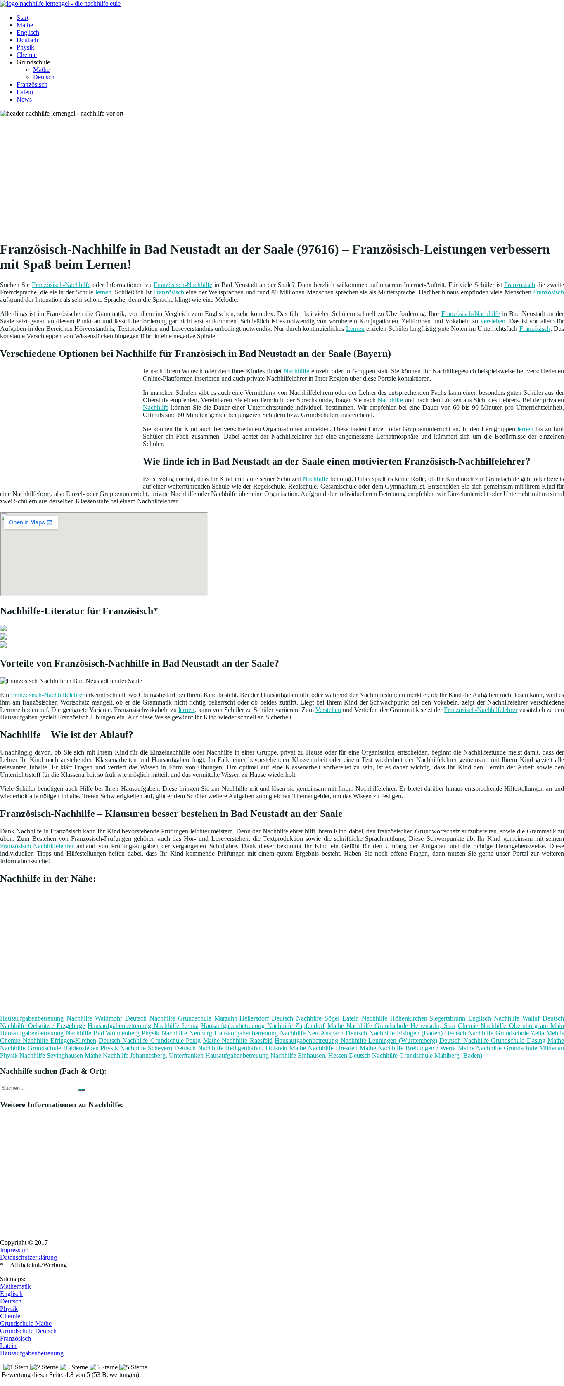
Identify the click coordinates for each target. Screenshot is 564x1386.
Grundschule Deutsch (28, 1330)
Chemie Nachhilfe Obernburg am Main (511, 1025)
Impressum (14, 1249)
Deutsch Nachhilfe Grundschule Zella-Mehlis (504, 1033)
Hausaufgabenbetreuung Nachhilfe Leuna (143, 1025)
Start (22, 17)
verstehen (493, 321)
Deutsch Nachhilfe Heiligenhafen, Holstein (230, 1047)
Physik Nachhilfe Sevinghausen (41, 1055)
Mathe (25, 24)
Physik (25, 47)
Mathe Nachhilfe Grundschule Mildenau (511, 1047)
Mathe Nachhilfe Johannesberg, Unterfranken (144, 1055)
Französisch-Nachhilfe (61, 284)
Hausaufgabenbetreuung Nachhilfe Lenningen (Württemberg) (356, 1040)
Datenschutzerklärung (28, 1257)
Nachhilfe (296, 371)
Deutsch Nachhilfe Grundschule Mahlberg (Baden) (415, 1055)
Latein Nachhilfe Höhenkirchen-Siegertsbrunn (403, 1018)
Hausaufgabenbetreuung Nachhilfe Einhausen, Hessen (276, 1055)
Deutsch (27, 39)
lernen (103, 292)
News (24, 99)
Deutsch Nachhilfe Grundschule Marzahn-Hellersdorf (197, 1018)
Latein (25, 91)
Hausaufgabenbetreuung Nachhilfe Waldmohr (61, 1018)
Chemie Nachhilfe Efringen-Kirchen (48, 1040)
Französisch (32, 84)
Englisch (28, 32)
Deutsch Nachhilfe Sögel (305, 1018)
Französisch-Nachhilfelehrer (47, 694)
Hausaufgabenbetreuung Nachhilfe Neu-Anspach (279, 1033)
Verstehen (328, 709)
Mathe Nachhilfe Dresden (323, 1047)
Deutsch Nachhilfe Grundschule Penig (150, 1040)
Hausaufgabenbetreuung (32, 1353)
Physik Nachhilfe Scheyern (136, 1047)
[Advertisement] (254, 175)
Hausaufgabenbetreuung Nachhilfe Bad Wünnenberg (70, 1033)
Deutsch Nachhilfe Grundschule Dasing (492, 1040)
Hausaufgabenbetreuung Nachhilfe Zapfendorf (263, 1025)
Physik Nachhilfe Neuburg (177, 1033)
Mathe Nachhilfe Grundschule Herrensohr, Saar (391, 1025)
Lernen (355, 328)
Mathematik (15, 1286)
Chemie (27, 54)
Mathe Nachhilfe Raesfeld (238, 1040)
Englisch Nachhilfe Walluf (504, 1018)
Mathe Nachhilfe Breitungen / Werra (408, 1047)
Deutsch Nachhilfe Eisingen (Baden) (394, 1033)
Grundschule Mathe (26, 1323)
